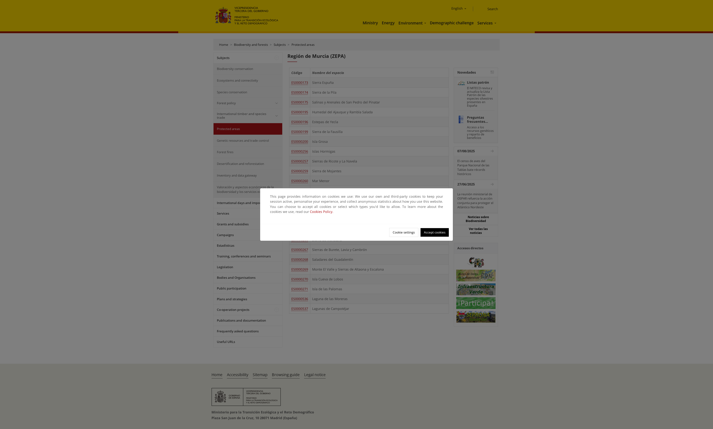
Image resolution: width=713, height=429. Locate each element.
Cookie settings (404, 232)
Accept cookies (434, 232)
